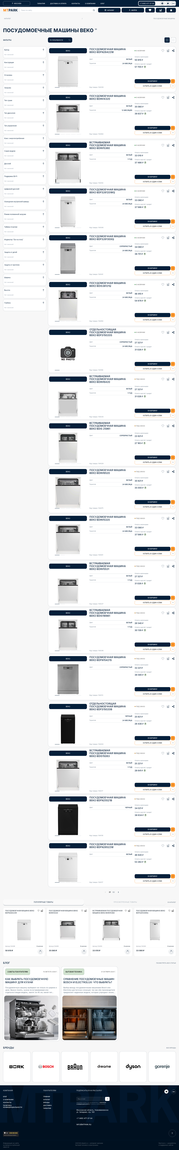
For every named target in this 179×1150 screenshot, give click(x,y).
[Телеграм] (162, 3)
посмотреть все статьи (166, 963)
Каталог (7, 18)
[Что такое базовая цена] (145, 67)
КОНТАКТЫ (76, 3)
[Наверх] (172, 1133)
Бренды (46, 1102)
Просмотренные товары (125, 902)
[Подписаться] (107, 1099)
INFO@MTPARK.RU (83, 1124)
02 (114, 892)
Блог (5, 1096)
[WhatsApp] (168, 3)
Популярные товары (43, 902)
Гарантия (47, 1108)
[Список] (167, 40)
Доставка (47, 1105)
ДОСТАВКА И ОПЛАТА (58, 3)
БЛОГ (103, 3)
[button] (58, 10)
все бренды (171, 1048)
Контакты (7, 1102)
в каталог (172, 902)
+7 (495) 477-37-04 (147, 3)
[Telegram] (166, 1091)
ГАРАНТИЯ (41, 3)
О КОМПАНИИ (90, 3)
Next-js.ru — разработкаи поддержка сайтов (167, 1144)
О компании (8, 1099)
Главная (46, 1096)
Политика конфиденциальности (12, 1106)
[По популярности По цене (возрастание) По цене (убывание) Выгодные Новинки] (60, 40)
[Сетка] (173, 40)
